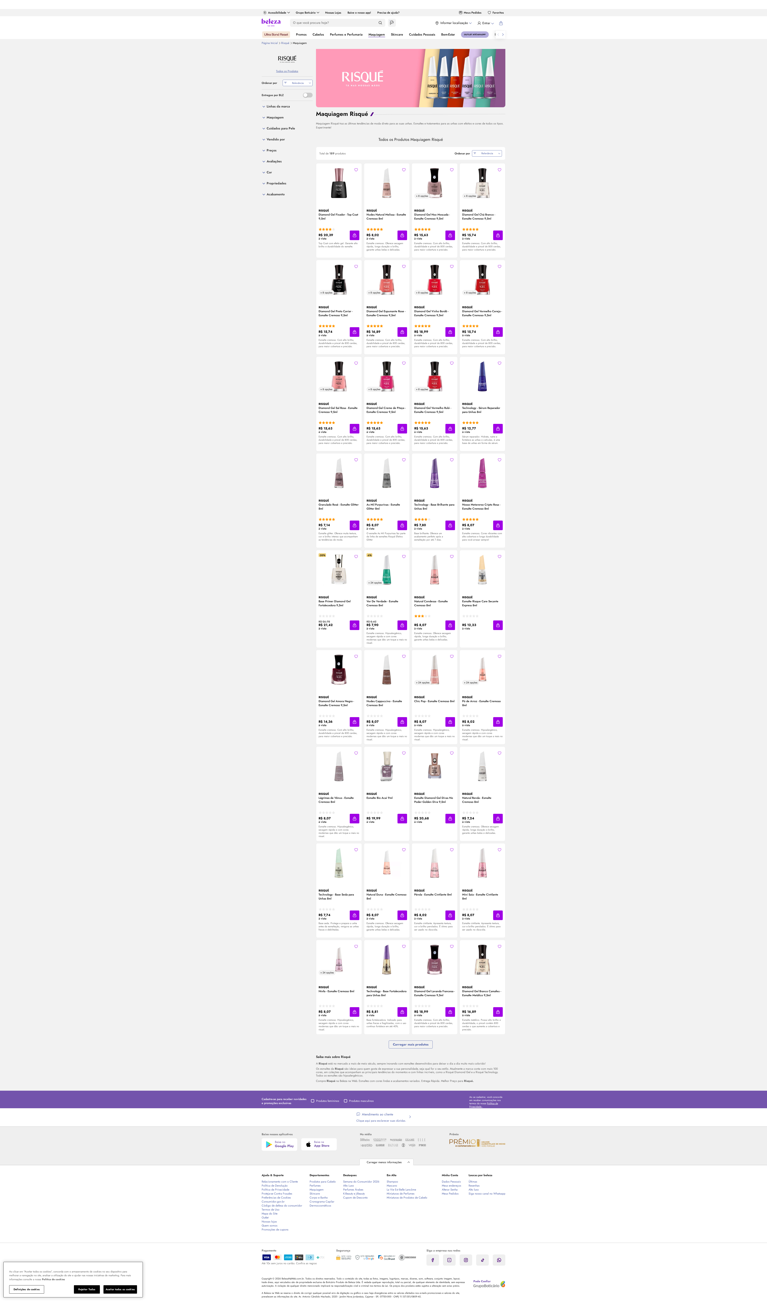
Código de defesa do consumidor (282, 1206)
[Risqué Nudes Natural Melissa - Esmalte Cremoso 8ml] (387, 183)
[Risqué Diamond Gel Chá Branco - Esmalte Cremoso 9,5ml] (482, 183)
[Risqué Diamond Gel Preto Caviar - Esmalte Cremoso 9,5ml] (339, 279)
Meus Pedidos (472, 13)
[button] (356, 170)
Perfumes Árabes (353, 1190)
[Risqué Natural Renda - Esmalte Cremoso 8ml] (482, 766)
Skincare (397, 34)
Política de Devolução (275, 1186)
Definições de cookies (27, 1289)
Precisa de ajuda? (388, 13)
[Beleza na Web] (271, 23)
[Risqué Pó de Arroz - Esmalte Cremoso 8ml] (482, 669)
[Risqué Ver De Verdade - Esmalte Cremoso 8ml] (387, 569)
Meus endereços (451, 1186)
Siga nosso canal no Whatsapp (487, 1194)
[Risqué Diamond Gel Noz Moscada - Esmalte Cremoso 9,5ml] (435, 183)
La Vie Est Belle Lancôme (401, 1190)
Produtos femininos (327, 1101)
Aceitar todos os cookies (120, 1289)
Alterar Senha (450, 1190)
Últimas (473, 1182)
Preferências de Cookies (276, 1198)
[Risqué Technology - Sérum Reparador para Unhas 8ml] (482, 376)
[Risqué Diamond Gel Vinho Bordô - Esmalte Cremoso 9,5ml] (435, 279)
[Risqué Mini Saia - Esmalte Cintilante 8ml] (482, 863)
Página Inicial (270, 43)
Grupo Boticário (306, 13)
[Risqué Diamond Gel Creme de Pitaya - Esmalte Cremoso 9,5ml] (387, 376)
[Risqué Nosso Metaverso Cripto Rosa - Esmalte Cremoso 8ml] (482, 473)
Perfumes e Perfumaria (346, 34)
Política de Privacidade (275, 1190)
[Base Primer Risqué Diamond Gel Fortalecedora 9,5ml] (339, 569)
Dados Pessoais (451, 1182)
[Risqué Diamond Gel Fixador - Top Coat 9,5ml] (339, 183)
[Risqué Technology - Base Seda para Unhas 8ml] (339, 863)
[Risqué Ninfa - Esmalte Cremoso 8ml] (339, 959)
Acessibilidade (277, 13)
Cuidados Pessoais (422, 34)
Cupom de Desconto (355, 1198)
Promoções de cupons (275, 1229)
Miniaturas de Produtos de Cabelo (407, 1198)
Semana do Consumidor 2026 (361, 1182)
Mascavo (392, 1186)
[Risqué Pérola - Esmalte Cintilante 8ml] (435, 863)
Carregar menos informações (384, 1162)
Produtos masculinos (361, 1101)
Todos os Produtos (287, 71)
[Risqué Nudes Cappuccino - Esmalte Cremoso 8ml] (387, 669)
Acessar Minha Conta (485, 23)
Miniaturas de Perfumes (400, 1194)
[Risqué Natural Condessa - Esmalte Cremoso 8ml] (435, 569)
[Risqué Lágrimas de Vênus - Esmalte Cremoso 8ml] (339, 766)
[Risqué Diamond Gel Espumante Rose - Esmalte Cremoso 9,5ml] (387, 279)
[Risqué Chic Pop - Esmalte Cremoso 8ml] (435, 669)
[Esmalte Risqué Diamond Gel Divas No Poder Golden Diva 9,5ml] (435, 766)
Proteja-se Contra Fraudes (277, 1194)
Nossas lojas (269, 1221)
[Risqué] (287, 59)
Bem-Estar (448, 34)
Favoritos (498, 13)
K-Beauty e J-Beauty (354, 1194)
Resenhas (474, 1186)
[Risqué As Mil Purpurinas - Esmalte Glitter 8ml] (387, 473)
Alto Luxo (348, 1186)
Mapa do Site (269, 1214)
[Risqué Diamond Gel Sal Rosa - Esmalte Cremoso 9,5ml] (339, 376)
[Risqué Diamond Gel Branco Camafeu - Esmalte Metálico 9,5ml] (482, 959)
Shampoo (392, 1182)
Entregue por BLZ (273, 95)
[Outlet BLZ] (475, 34)
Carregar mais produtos (410, 1044)
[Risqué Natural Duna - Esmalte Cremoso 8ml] (387, 863)
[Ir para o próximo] (503, 34)
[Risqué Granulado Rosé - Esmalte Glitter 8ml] (339, 473)
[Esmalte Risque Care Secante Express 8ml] (482, 569)
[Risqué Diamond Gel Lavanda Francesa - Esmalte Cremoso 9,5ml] (435, 959)
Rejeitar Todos (86, 1289)
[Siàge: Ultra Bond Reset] (276, 34)
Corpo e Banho (319, 1198)
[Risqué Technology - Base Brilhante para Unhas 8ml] (435, 473)
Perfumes (315, 1186)
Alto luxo (474, 1190)
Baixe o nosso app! (359, 13)
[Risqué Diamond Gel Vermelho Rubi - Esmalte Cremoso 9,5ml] (435, 376)
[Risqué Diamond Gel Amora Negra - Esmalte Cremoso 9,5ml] (339, 669)
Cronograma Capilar (322, 1202)
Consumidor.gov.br (273, 1202)
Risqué (285, 43)
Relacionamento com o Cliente (280, 1182)
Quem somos (269, 1225)
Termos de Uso (270, 1210)
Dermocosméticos (320, 1206)
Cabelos (318, 34)
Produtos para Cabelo (323, 1182)
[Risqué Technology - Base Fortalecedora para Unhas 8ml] (387, 959)
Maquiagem (377, 34)
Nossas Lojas (333, 13)
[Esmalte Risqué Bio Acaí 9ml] (387, 766)
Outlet (265, 1218)
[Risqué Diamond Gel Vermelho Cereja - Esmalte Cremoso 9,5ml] (482, 279)
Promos (301, 34)
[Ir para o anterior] (498, 34)
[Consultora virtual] (392, 23)
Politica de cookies (53, 1279)
